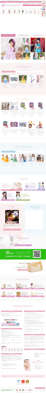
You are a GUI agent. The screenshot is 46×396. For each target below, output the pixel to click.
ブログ (31, 1)
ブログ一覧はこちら (12, 229)
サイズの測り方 (19, 1)
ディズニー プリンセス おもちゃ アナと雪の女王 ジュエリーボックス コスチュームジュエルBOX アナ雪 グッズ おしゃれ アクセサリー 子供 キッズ (14, 112)
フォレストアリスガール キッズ (23, 162)
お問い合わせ (40, 1)
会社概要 (7, 1)
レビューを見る (28, 1)
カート (39, 0)
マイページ (35, 0)
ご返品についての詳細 (27, 331)
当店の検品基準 (26, 345)
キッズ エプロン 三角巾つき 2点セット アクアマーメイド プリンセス (14, 163)
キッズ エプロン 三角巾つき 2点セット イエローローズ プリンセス (5, 163)
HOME (4, 1)
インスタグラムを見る (23, 245)
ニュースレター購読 (35, 1)
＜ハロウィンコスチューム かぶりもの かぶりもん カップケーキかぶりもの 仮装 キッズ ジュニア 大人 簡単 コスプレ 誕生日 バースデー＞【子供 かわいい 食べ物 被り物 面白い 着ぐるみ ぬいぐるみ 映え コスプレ (40, 131)
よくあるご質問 (23, 1)
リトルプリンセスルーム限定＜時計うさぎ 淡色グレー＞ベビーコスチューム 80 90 (5, 111)
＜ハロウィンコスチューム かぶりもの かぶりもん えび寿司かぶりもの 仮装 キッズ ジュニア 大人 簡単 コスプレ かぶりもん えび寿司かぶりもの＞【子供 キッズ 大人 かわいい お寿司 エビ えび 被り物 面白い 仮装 (31, 131)
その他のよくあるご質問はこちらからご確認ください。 (8, 368)
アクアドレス (31, 162)
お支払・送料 (10, 1)
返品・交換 (14, 1)
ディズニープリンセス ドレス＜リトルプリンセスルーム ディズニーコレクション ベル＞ (23, 85)
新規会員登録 (30, 0)
